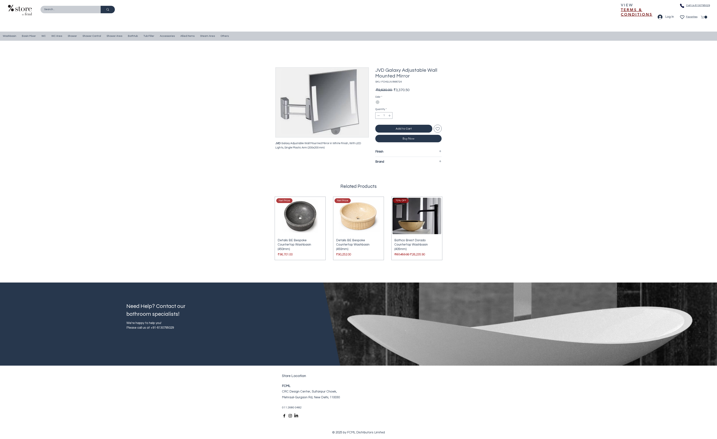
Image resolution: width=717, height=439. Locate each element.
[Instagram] (290, 415)
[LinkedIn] (296, 415)
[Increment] (390, 115)
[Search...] (108, 9)
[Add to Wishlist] (438, 129)
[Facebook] (284, 415)
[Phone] (682, 5)
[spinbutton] (384, 115)
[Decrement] (378, 115)
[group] (358, 228)
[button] (704, 17)
